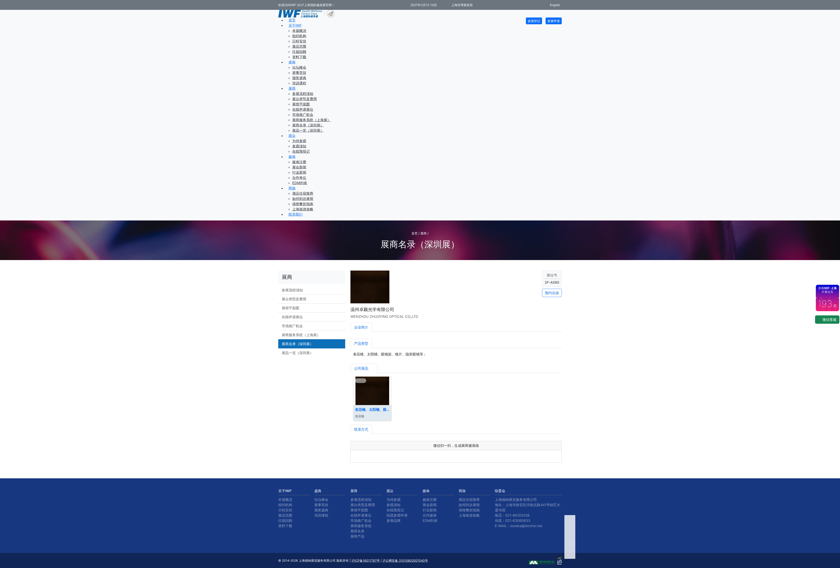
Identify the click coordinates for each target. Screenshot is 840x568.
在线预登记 (301, 151)
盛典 (292, 62)
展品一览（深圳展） (308, 130)
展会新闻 (299, 167)
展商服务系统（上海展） (311, 120)
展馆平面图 (301, 104)
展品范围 (299, 46)
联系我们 (296, 214)
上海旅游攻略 (302, 209)
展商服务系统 (360, 526)
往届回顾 (299, 51)
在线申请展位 (302, 109)
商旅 (292, 188)
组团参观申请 (397, 515)
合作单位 (299, 177)
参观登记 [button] (534, 21)
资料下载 (299, 57)
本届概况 (299, 30)
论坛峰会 (299, 67)
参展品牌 (394, 520)
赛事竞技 (299, 72)
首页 (292, 20)
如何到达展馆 (302, 198)
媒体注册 (299, 162)
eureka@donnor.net (526, 526)
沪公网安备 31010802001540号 (405, 560)
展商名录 (357, 531)
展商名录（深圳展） (308, 125)
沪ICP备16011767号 (366, 560)
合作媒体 (430, 515)
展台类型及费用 (304, 99)
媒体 (292, 156)
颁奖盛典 (299, 78)
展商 (292, 88)
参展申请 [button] (554, 21)
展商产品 (357, 536)
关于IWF (295, 25)
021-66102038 (517, 515)
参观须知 (299, 146)
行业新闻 (299, 172)
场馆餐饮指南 (302, 204)
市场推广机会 (302, 114)
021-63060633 (517, 520)
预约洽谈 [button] (552, 293)
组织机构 (299, 36)
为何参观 (299, 141)
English (554, 5)
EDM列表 (299, 183)
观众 (292, 135)
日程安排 (299, 41)
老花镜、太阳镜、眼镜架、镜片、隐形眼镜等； (372, 409)
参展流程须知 (302, 93)
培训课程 (299, 83)
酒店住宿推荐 (302, 193)
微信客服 (828, 319)
